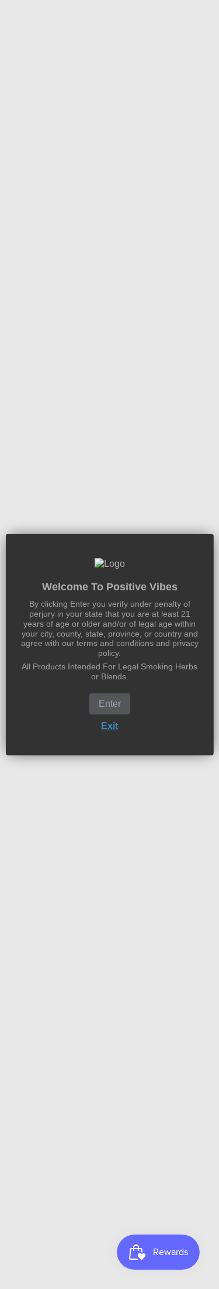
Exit (109, 725)
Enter (110, 703)
